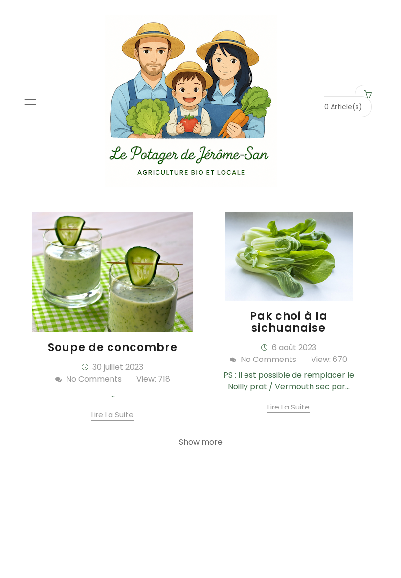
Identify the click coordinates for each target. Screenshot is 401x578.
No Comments (93, 379)
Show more (201, 442)
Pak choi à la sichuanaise (289, 322)
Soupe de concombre (113, 347)
